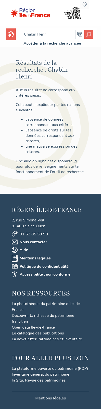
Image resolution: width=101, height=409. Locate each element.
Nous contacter (33, 242)
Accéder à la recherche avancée (52, 43)
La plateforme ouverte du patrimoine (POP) (50, 368)
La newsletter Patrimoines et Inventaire (47, 339)
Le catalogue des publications (38, 333)
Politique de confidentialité (44, 266)
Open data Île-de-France (33, 327)
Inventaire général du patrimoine (40, 374)
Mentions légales (35, 258)
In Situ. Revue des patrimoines (39, 380)
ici (75, 161)
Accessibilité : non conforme (45, 274)
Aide (24, 250)
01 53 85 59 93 (34, 234)
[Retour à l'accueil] (30, 13)
